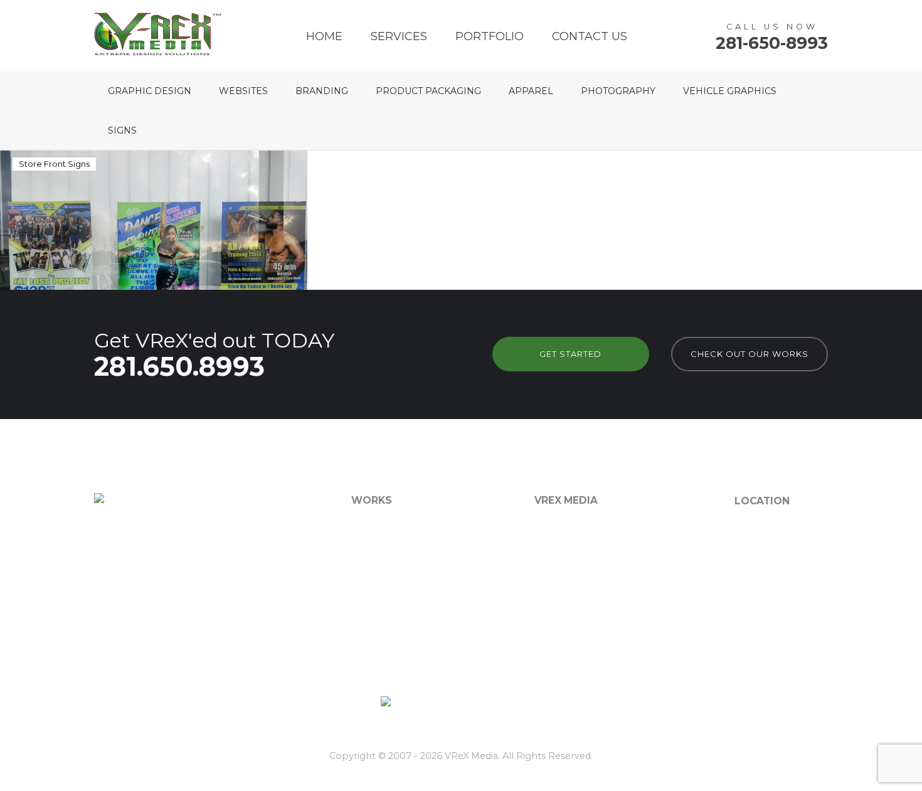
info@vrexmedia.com (781, 575)
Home (324, 36)
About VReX (561, 527)
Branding (321, 91)
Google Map (761, 591)
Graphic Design (149, 91)
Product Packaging (428, 91)
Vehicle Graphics (729, 91)
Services (399, 36)
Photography (618, 91)
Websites (243, 91)
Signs (122, 130)
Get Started (570, 354)
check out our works (749, 354)
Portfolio (489, 36)
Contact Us (589, 36)
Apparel (531, 91)
